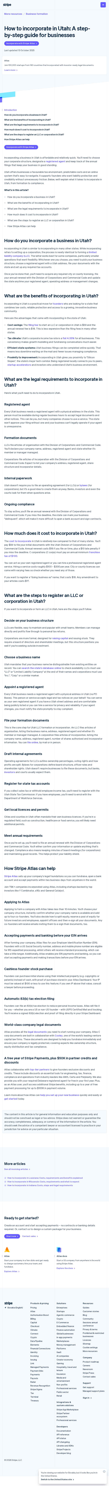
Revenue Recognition (40, 1385)
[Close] (104, 1472)
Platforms (61, 1348)
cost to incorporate (20, 541)
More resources (13, 13)
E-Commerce (63, 1322)
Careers (86, 1365)
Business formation (37, 13)
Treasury (34, 1400)
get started (10, 1098)
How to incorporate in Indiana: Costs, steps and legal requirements (40, 1185)
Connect (34, 1333)
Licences (87, 1340)
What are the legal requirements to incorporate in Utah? (31, 124)
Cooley (59, 1035)
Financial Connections (40, 1348)
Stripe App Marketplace (67, 1409)
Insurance (61, 1374)
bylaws (83, 485)
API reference (63, 1434)
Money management (66, 1344)
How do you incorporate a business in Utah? (25, 114)
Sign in (86, 1397)
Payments (35, 1374)
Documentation (64, 1430)
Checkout (34, 1326)
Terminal (34, 1396)
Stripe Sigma (36, 1389)
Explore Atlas (10, 1271)
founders (58, 303)
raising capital (60, 638)
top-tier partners (39, 1069)
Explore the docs (65, 1268)
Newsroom (88, 1369)
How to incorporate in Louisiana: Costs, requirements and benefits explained (45, 1178)
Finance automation (66, 1330)
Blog (85, 1315)
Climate (33, 1330)
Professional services (67, 1388)
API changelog (63, 1442)
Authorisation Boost (39, 1315)
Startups (61, 1311)
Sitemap (87, 1343)
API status (61, 1438)
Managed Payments (39, 1367)
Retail (59, 1395)
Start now (11, 1236)
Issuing (33, 1359)
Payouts (34, 1378)
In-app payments (64, 1337)
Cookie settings (90, 1347)
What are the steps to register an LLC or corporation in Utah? (34, 134)
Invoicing (34, 1356)
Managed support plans (93, 1391)
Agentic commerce (65, 1315)
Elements (34, 1344)
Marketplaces (63, 1341)
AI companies (63, 1356)
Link (32, 1363)
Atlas (32, 1311)
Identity (34, 1352)
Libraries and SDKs (65, 1445)
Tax (32, 1393)
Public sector (63, 1392)
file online (32, 742)
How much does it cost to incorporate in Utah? (27, 129)
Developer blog (64, 1453)
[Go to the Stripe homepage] (7, 1303)
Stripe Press (88, 1373)
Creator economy (65, 1359)
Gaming (60, 1363)
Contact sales (29, 1236)
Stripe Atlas (11, 876)
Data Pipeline (36, 1341)
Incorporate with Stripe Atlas (20, 43)
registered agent (55, 161)
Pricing (33, 1307)
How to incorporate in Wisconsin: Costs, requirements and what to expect (43, 1181)
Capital (33, 1322)
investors (9, 772)
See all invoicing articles (16, 1169)
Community (88, 1318)
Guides (86, 1307)
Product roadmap (91, 1361)
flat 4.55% (68, 338)
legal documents (37, 1031)
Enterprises (62, 1307)
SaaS (59, 1352)
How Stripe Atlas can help (17, 139)
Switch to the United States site (56, 1479)
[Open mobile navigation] (103, 4)
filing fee (33, 324)
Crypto (33, 1337)
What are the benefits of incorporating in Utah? (27, 119)
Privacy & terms (90, 1329)
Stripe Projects (63, 1449)
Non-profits (62, 1384)
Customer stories (91, 1311)
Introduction (10, 109)
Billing (33, 1318)
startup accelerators (19, 364)
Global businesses (65, 1333)
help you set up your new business (59, 1094)
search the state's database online (41, 667)
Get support (88, 1387)
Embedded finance (65, 1326)
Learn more (9, 70)
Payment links (36, 1370)
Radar (33, 1382)
